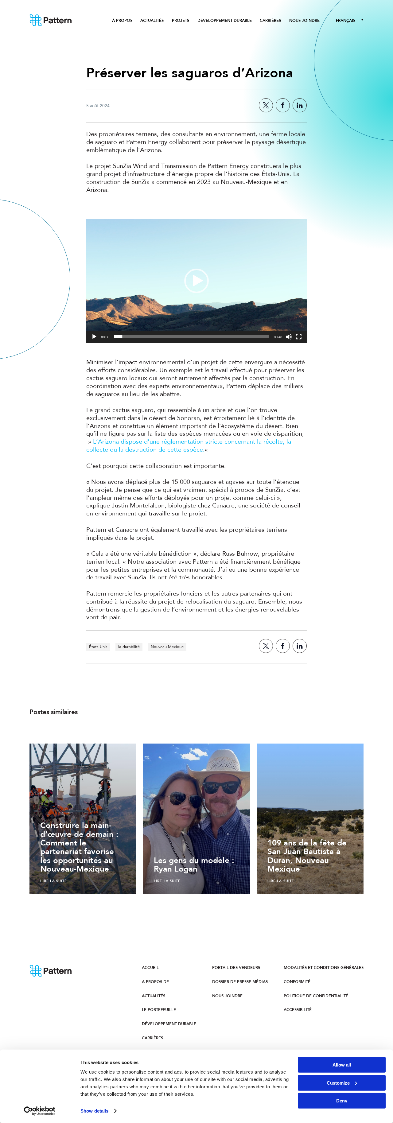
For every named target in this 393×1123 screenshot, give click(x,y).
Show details (94, 1110)
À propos (122, 20)
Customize (338, 1082)
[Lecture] (94, 337)
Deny (341, 1100)
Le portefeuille (159, 1009)
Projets (180, 20)
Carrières (270, 20)
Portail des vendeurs (236, 967)
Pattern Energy (50, 20)
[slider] (191, 336)
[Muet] (289, 337)
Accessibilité (298, 1009)
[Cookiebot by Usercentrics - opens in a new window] (40, 1111)
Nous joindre (304, 20)
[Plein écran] (299, 337)
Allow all (342, 1064)
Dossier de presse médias (240, 981)
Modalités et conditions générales (324, 967)
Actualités (152, 20)
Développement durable (224, 20)
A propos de (155, 981)
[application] (196, 281)
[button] (196, 281)
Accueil (150, 967)
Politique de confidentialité (316, 995)
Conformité (297, 981)
